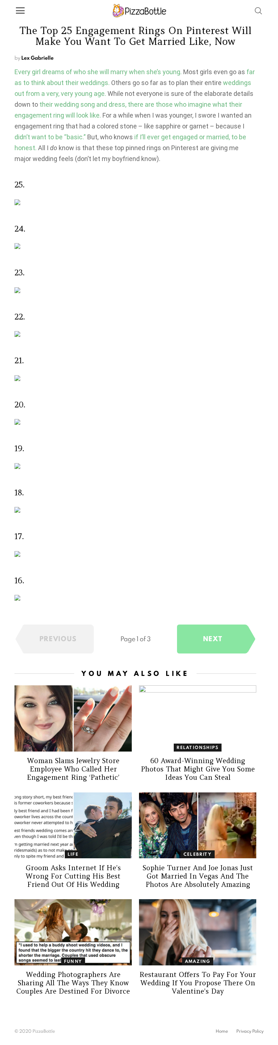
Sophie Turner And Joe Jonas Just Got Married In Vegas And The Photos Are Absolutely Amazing (198, 876)
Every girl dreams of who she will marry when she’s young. (98, 72)
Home (222, 1031)
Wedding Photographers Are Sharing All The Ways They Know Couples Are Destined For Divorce (73, 982)
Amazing (197, 961)
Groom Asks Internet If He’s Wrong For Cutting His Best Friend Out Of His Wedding (73, 876)
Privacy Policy (250, 1031)
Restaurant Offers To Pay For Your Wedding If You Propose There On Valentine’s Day (197, 982)
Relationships (198, 747)
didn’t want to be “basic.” (50, 137)
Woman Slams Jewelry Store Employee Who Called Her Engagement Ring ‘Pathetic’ (73, 769)
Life (73, 854)
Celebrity (198, 854)
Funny (73, 961)
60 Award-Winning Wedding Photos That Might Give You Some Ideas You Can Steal (198, 769)
